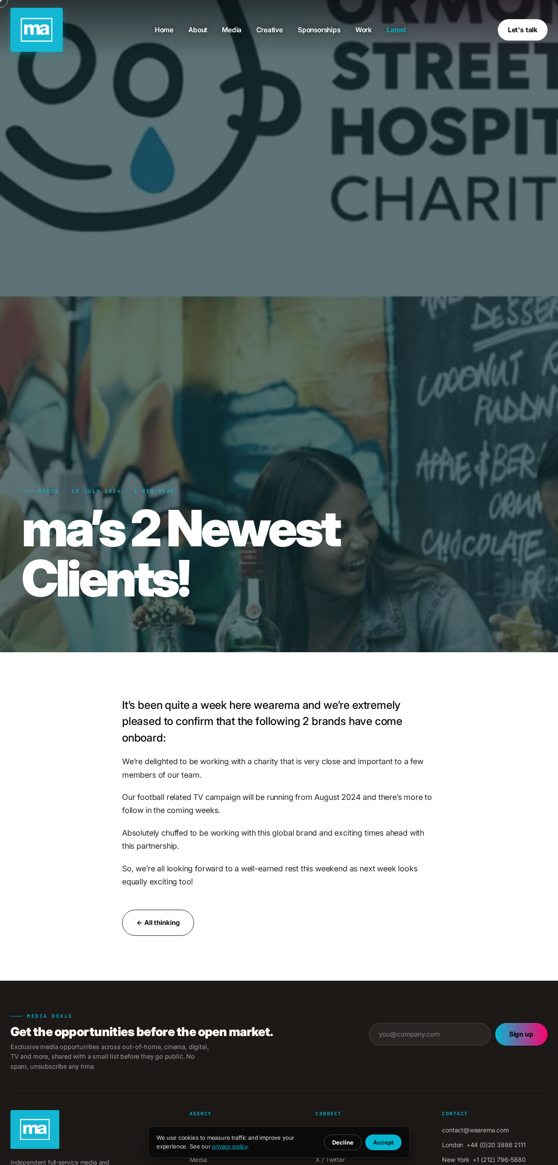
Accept (383, 1142)
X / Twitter (330, 1159)
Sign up (521, 1034)
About (197, 30)
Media (232, 30)
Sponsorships (319, 30)
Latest (396, 30)
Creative (269, 30)
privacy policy (229, 1146)
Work (363, 30)
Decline (343, 1142)
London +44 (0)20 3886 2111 (483, 1144)
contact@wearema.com (475, 1130)
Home (164, 30)
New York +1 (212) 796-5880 (483, 1159)
